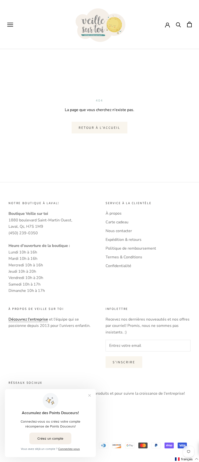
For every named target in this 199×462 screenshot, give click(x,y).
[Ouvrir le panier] (189, 24)
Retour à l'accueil (99, 127)
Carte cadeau (117, 222)
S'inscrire (124, 362)
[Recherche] (178, 24)
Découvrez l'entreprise (28, 319)
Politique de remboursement (131, 248)
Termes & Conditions (124, 257)
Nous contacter (119, 231)
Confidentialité (118, 266)
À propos (114, 213)
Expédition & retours (123, 239)
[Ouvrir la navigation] (10, 24)
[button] (186, 459)
